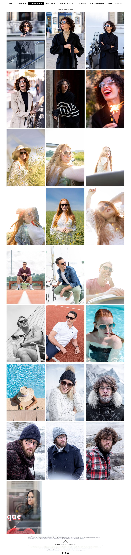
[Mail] (68, 553)
